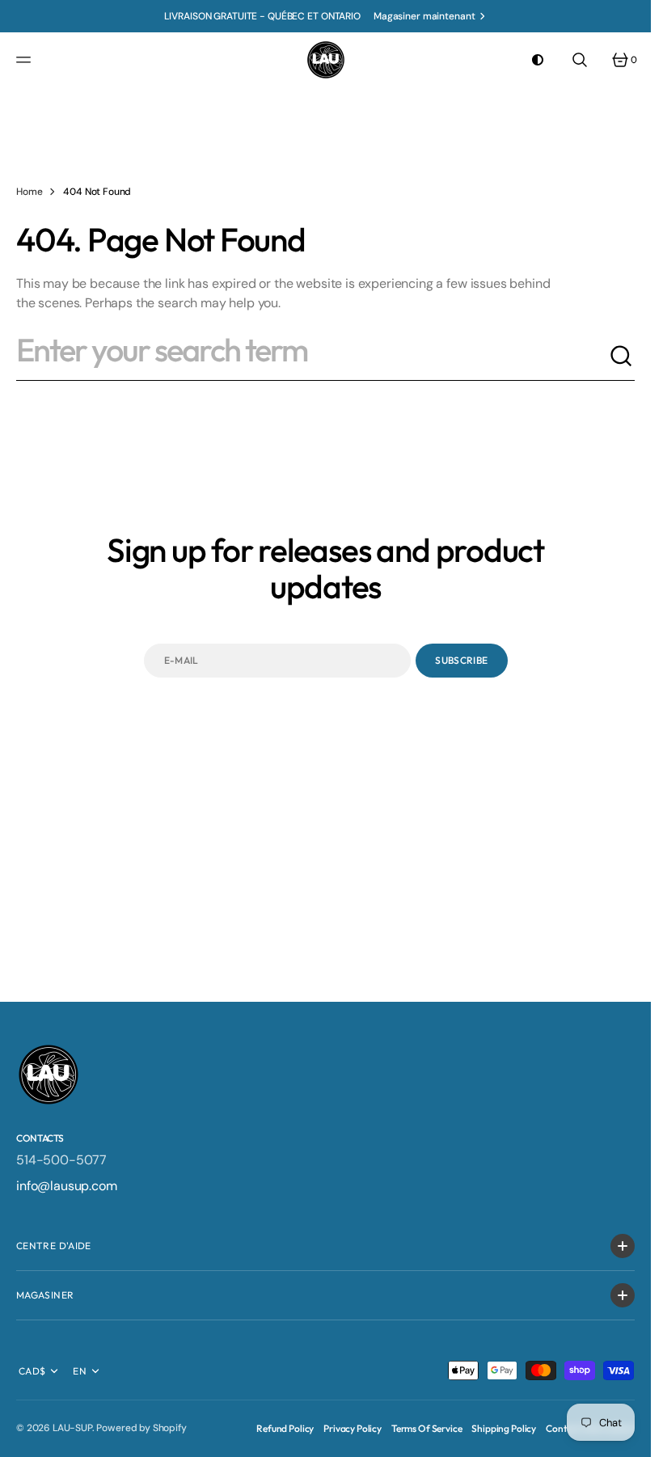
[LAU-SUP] (326, 59)
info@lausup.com (66, 1185)
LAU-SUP (72, 1427)
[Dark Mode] (537, 60)
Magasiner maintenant (424, 16)
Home (29, 191)
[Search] (622, 357)
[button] (26, 60)
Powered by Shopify (141, 1427)
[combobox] (312, 356)
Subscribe (461, 660)
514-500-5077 (61, 1159)
